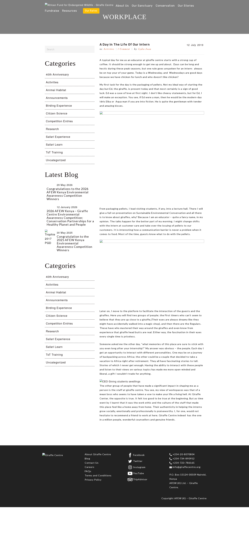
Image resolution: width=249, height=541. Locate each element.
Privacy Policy (93, 479)
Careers (89, 467)
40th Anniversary (57, 74)
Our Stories (186, 5)
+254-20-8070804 (183, 454)
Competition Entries (59, 121)
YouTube (138, 473)
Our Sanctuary (142, 5)
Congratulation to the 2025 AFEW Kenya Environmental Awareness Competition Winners (74, 243)
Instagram (139, 467)
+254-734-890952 (183, 458)
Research (52, 129)
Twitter (137, 461)
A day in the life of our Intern (125, 44)
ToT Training (54, 152)
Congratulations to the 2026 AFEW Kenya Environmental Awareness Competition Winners (67, 194)
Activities (109, 48)
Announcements (57, 98)
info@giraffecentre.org (186, 467)
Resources (69, 10)
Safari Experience (58, 137)
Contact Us (92, 462)
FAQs (88, 471)
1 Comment (124, 48)
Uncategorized (56, 160)
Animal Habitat (56, 90)
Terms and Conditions (98, 475)
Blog (87, 458)
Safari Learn (54, 144)
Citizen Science (56, 113)
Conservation (165, 5)
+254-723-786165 (183, 462)
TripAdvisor (140, 479)
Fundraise (52, 10)
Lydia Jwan (144, 48)
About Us (122, 5)
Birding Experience (59, 105)
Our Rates (91, 10)
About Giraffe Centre (98, 454)
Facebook (139, 454)
